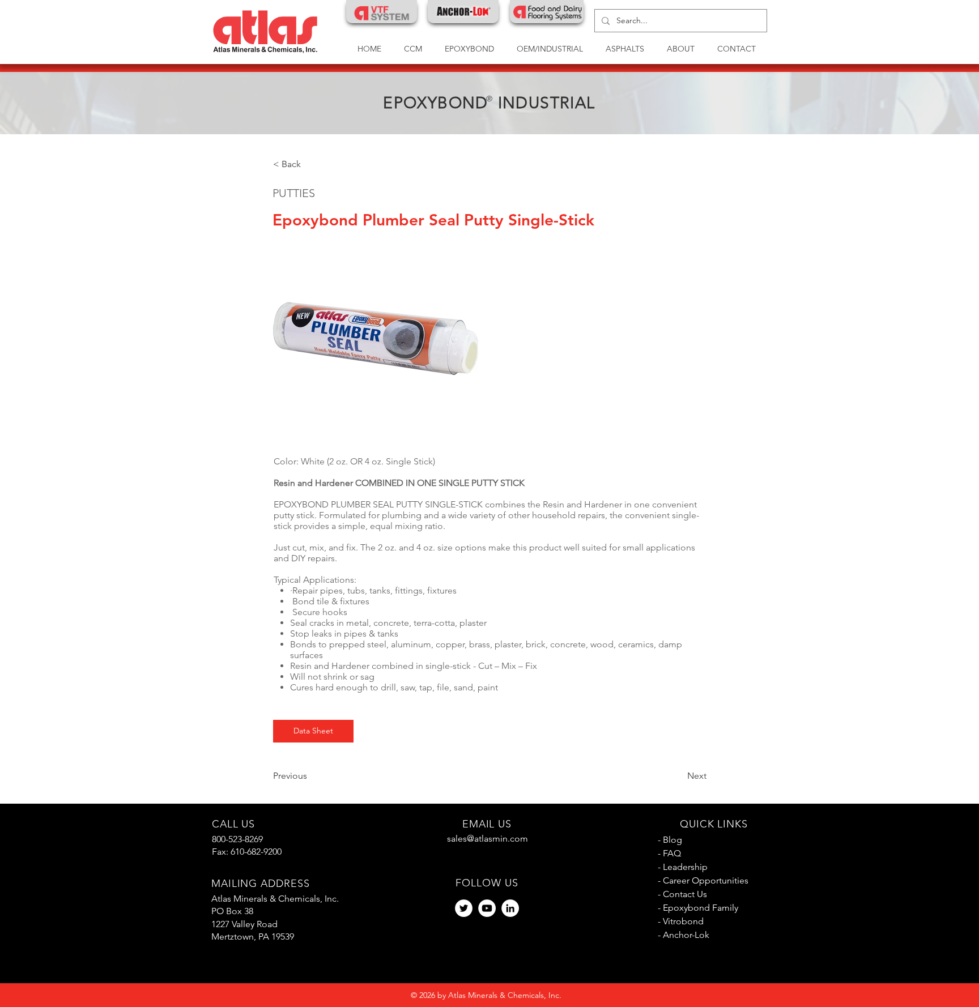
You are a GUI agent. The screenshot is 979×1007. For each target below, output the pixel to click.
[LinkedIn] (510, 908)
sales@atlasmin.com (487, 838)
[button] (549, 49)
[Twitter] (464, 908)
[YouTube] (487, 908)
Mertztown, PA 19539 (252, 936)
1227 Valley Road (244, 924)
